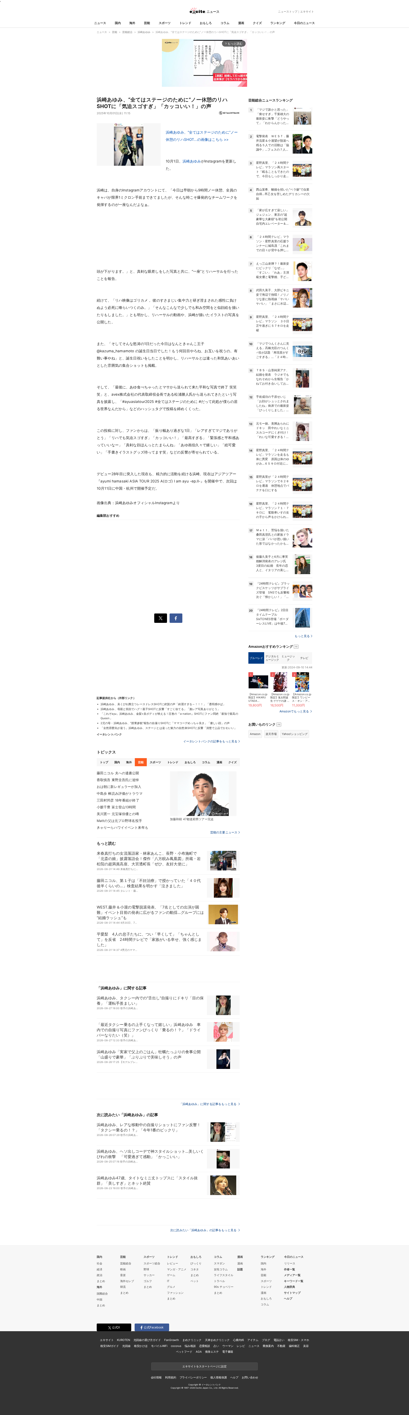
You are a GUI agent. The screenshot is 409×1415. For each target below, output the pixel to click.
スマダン (219, 1263)
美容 (306, 1346)
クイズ (257, 23)
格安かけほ (141, 1346)
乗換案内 (268, 1346)
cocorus (176, 1346)
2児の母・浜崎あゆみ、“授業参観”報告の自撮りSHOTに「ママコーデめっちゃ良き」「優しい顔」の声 (165, 723)
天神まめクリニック (217, 1340)
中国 (99, 1299)
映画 (123, 1269)
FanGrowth (171, 1340)
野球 (146, 1269)
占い (216, 1346)
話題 (240, 1269)
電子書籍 (227, 1351)
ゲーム (171, 1275)
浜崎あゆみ (192, 161)
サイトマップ (292, 1292)
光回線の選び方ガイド (147, 1340)
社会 (99, 1263)
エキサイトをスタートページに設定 (204, 1366)
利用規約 (170, 1377)
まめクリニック (192, 1340)
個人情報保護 (218, 1377)
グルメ (171, 1286)
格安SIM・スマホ (298, 1340)
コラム (224, 23)
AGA (199, 1351)
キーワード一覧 (293, 1281)
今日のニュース (304, 23)
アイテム (252, 1340)
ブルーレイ (256, 658)
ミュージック (288, 658)
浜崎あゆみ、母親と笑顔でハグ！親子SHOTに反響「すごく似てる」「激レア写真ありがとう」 (160, 709)
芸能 (147, 23)
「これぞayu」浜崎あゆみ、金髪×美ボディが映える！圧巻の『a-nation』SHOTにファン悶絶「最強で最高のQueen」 (169, 716)
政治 (99, 1275)
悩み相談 (190, 1346)
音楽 (123, 1275)
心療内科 (238, 1340)
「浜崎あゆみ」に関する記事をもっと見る (208, 1104)
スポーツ (165, 23)
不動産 (281, 1346)
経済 (99, 1269)
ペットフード (184, 1351)
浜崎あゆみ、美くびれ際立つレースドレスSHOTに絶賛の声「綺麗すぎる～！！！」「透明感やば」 (163, 704)
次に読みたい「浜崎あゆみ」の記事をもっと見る (203, 1230)
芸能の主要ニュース (223, 832)
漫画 (241, 23)
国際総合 (102, 1293)
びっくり (196, 1263)
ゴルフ (148, 1281)
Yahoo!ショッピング (295, 734)
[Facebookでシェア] (176, 618)
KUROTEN (123, 1340)
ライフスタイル (223, 1275)
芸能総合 (125, 1263)
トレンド (185, 23)
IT (168, 1281)
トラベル (219, 1281)
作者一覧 (289, 1269)
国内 (118, 23)
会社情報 (156, 1377)
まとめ (101, 1281)
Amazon (255, 734)
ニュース (100, 23)
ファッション (175, 1292)
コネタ (194, 1269)
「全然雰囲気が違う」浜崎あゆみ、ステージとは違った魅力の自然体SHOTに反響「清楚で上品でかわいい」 (169, 728)
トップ (104, 762)
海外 (132, 23)
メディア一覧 (292, 1275)
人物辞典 (289, 1286)
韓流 (123, 1286)
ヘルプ (288, 1298)
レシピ (241, 1346)
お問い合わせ (250, 1377)
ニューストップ (287, 11)
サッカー (149, 1275)
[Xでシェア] (160, 618)
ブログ (266, 1340)
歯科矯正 (294, 1346)
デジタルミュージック (272, 658)
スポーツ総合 (152, 1263)
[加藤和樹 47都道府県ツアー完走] (203, 793)
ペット (194, 1281)
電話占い (279, 1340)
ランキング (277, 23)
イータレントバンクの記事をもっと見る (210, 741)
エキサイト (307, 11)
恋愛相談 (204, 1346)
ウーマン (227, 1346)
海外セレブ (127, 1281)
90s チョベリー (223, 1286)
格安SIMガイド (109, 1346)
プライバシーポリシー (193, 1377)
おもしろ (206, 23)
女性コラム (221, 1269)
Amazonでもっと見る (294, 711)
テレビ (304, 658)
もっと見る (302, 636)
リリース (289, 1263)
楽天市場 (271, 734)
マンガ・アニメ (176, 1269)
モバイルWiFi (159, 1346)
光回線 (126, 1346)
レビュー (172, 1263)
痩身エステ (212, 1351)
